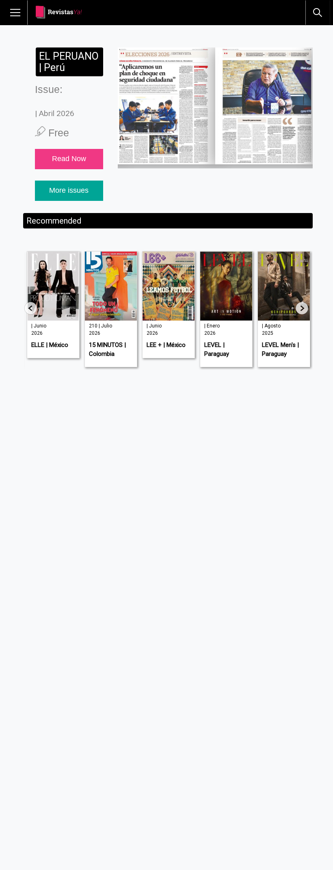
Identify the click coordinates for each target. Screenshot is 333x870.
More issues (69, 190)
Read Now (69, 158)
